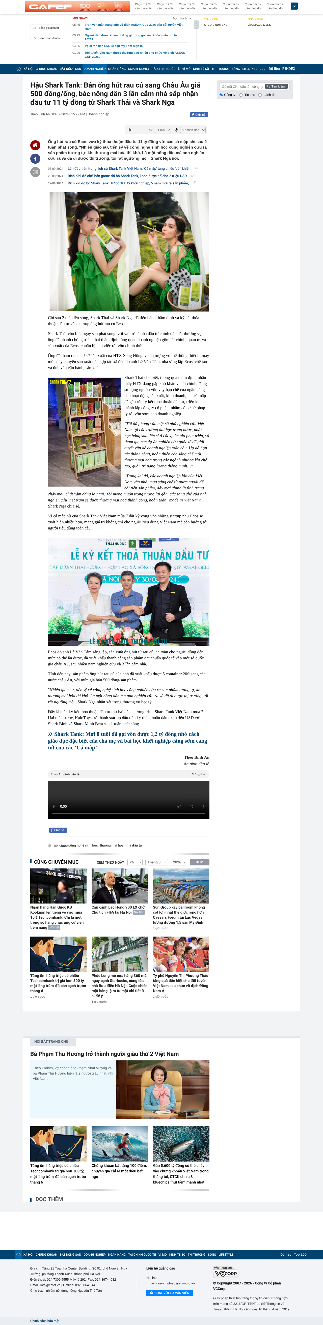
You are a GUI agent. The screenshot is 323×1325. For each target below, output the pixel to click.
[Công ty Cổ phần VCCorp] (253, 1272)
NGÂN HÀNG (117, 69)
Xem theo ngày (110, 863)
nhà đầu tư (134, 846)
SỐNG (236, 69)
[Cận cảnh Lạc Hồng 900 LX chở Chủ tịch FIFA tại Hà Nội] (120, 886)
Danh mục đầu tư (49, 38)
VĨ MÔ (186, 69)
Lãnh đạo (270, 95)
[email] (35, 172)
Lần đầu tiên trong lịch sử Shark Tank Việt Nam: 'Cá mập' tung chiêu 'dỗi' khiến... (131, 169)
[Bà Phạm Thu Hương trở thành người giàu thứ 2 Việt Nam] (162, 1089)
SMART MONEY (138, 69)
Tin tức (250, 95)
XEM (199, 862)
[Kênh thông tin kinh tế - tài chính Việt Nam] (77, 6)
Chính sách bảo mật (44, 1321)
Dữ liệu (274, 69)
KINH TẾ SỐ (201, 69)
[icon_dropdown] (294, 6)
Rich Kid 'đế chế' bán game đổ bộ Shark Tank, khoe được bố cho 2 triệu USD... (129, 176)
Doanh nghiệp (98, 114)
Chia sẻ (200, 115)
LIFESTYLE (250, 69)
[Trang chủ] (18, 69)
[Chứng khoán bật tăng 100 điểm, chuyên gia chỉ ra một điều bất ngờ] (120, 1144)
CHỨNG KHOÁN (46, 69)
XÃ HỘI (28, 69)
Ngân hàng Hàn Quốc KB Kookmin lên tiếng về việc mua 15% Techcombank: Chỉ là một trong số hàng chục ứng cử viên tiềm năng (57, 917)
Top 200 (300, 1255)
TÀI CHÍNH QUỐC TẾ (166, 69)
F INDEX (288, 69)
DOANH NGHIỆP (95, 69)
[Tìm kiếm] (276, 86)
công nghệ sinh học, (83, 846)
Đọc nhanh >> (182, 18)
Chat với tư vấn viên (171, 1293)
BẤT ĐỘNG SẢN (70, 69)
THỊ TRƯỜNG (220, 69)
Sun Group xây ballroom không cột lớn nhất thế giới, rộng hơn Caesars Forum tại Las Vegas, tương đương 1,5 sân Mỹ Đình (179, 915)
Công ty (229, 95)
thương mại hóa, (112, 846)
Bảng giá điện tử (49, 28)
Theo (128, 774)
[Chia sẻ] (35, 159)
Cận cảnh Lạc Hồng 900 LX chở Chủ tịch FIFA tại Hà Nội (118, 910)
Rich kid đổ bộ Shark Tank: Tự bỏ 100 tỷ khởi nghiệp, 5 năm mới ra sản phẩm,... (130, 183)
